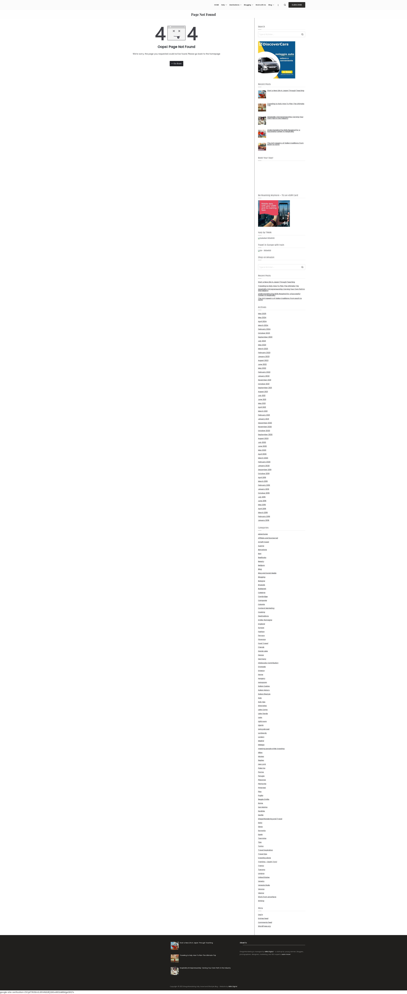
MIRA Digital (269, 952)
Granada (262, 667)
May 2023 (262, 345)
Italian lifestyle (264, 694)
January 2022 (263, 376)
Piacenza (262, 780)
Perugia (261, 776)
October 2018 (264, 493)
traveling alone (264, 858)
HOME (216, 5)
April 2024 (262, 321)
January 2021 (263, 419)
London (261, 737)
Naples (261, 760)
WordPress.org (264, 926)
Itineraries (262, 706)
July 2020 (262, 442)
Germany (262, 659)
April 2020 (262, 454)
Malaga (261, 745)
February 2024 (264, 329)
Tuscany (261, 869)
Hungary (261, 678)
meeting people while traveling (271, 748)
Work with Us (261, 5)
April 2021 (262, 407)
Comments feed (265, 922)
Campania (262, 600)
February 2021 (264, 415)
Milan (260, 752)
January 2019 (263, 489)
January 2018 (263, 520)
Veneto (261, 881)
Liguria (260, 725)
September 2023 (265, 337)
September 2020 (265, 434)
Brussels (261, 585)
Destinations (234, 5)
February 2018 (264, 516)
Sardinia (261, 811)
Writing (261, 901)
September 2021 (265, 388)
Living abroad (263, 729)
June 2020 (262, 446)
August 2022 (263, 360)
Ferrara (261, 635)
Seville (260, 815)
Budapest (262, 588)
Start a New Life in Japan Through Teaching (276, 282)
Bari (259, 553)
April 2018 (262, 508)
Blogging (247, 5)
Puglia (260, 795)
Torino (260, 846)
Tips (260, 842)
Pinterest (262, 787)
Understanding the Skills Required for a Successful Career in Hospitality (279, 294)
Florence (262, 639)
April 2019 (262, 477)
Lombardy (262, 733)
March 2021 (263, 411)
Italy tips (261, 702)
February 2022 (264, 372)
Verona (261, 889)
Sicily (260, 823)
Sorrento (262, 830)
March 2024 (263, 325)
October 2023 (264, 333)
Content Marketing (266, 608)
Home (260, 674)
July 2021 (262, 395)
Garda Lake (263, 651)
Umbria (261, 873)
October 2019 (263, 473)
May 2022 (262, 368)
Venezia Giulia (264, 885)
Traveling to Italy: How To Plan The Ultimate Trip (278, 286)
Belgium (261, 565)
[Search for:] (281, 34)
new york (262, 764)
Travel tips (262, 854)
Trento (261, 865)
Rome (260, 803)
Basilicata (262, 557)
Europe (261, 627)
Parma (261, 772)
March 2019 (263, 481)
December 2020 (265, 423)
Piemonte (262, 784)
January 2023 (263, 356)
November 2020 (265, 427)
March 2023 (263, 348)
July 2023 (262, 341)
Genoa (261, 655)
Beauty (261, 561)
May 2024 (262, 317)
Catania (261, 604)
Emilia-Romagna (265, 620)
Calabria (261, 592)
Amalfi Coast (263, 542)
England (261, 624)
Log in (260, 914)
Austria (261, 546)
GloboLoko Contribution (268, 663)
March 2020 (263, 458)
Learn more (286, 954)
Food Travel (263, 643)
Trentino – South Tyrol (267, 862)
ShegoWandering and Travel (270, 819)
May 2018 (262, 505)
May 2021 (262, 403)
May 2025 (262, 313)
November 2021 (264, 380)
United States (264, 877)
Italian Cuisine (264, 686)
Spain (260, 834)
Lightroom (262, 721)
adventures (263, 534)
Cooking (261, 612)
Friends (261, 647)
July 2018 (262, 497)
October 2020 (264, 430)
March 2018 (263, 512)
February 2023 (264, 352)
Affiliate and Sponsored (268, 538)
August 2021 (263, 391)
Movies (261, 756)
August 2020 (263, 438)
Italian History (264, 690)
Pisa (259, 791)
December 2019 (264, 469)
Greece (261, 670)
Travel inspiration (265, 850)
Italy (223, 5)
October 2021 (263, 384)
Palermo (261, 768)
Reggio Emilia (263, 799)
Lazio (260, 717)
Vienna (261, 893)
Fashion (261, 631)
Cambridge (263, 596)
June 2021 (262, 399)
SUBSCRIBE (297, 4)
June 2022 (262, 364)
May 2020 (262, 450)
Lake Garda (263, 713)
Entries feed (263, 918)
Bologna (261, 581)
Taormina (262, 838)
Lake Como (263, 709)
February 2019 (264, 485)
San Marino (263, 807)
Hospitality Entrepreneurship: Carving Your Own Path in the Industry (281, 289)
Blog (270, 5)
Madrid (261, 741)
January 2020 (264, 466)
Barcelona (262, 549)
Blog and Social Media (267, 573)
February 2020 (264, 462)
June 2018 (262, 501)
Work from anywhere (267, 897)
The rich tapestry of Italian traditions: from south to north (280, 299)
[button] (226, 4)
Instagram (262, 682)
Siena (260, 826)
